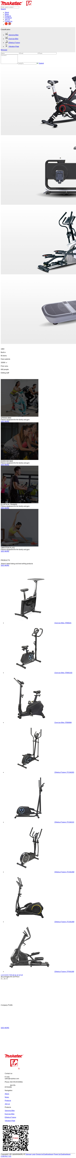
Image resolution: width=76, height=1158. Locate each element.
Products (8, 16)
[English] (9, 24)
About (7, 12)
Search (3, 9)
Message (4, 50)
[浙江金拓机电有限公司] (16, 5)
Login (34, 1154)
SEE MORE (5, 421)
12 (17, 975)
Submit (41, 63)
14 (22, 975)
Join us (7, 19)
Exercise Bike (9, 1114)
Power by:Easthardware (62, 1154)
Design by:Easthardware (44, 1154)
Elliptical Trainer (10, 1117)
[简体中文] (6, 24)
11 (15, 975)
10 (13, 975)
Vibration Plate (10, 1121)
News (7, 14)
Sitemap (28, 1154)
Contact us (8, 21)
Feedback (8, 18)
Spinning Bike (10, 1110)
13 (20, 975)
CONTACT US (6, 1156)
